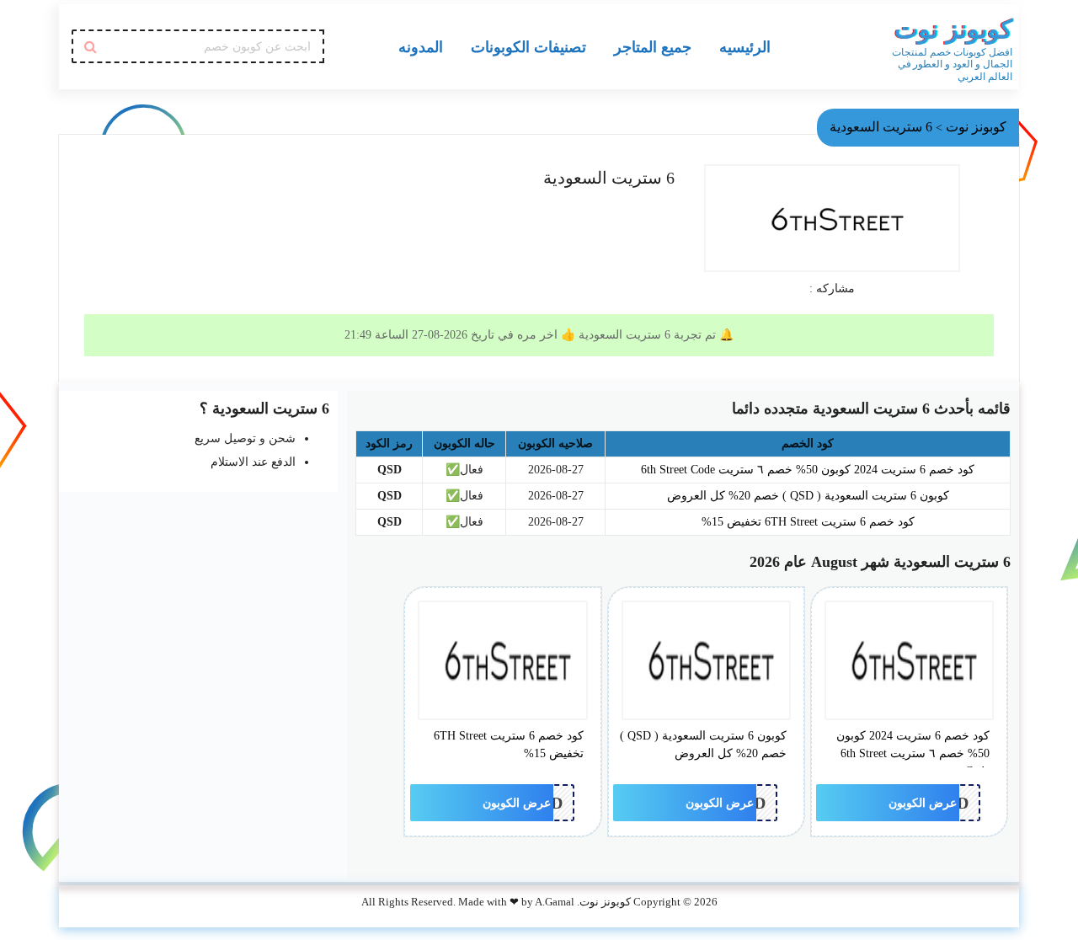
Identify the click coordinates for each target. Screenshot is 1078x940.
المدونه (420, 46)
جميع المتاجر (652, 46)
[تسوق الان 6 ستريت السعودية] (832, 218)
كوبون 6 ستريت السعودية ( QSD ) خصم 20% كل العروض (808, 495)
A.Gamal (554, 902)
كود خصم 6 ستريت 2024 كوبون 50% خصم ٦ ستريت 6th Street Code (807, 469)
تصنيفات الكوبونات (528, 46)
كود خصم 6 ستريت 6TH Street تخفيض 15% (808, 521)
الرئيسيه (745, 46)
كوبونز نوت (953, 29)
